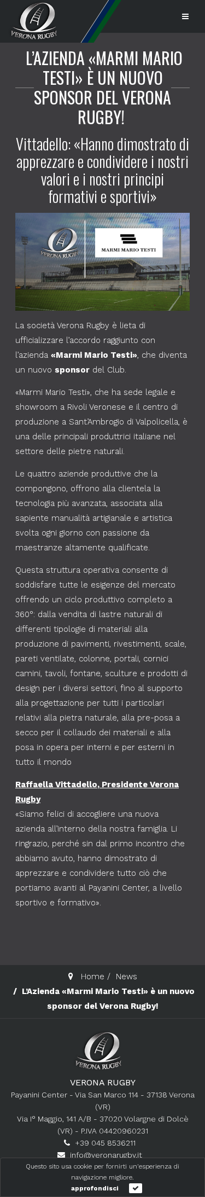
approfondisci (95, 1188)
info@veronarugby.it (106, 1154)
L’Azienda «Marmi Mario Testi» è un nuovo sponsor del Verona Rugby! (104, 87)
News (126, 976)
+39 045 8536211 (105, 1142)
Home (92, 976)
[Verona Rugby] (32, 20)
